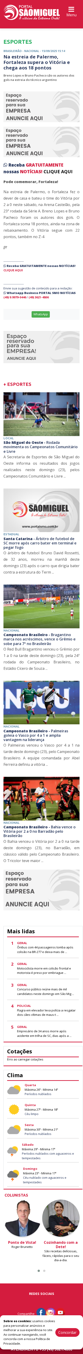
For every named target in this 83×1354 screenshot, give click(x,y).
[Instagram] (50, 1312)
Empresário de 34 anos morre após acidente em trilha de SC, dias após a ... (44, 1033)
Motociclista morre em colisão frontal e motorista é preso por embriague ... (44, 970)
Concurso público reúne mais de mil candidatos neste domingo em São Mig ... (45, 991)
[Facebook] (41, 1312)
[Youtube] (60, 1312)
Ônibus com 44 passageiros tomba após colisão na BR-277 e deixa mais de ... (45, 949)
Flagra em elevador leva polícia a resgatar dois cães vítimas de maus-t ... (46, 1012)
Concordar (67, 1332)
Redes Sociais (41, 1293)
